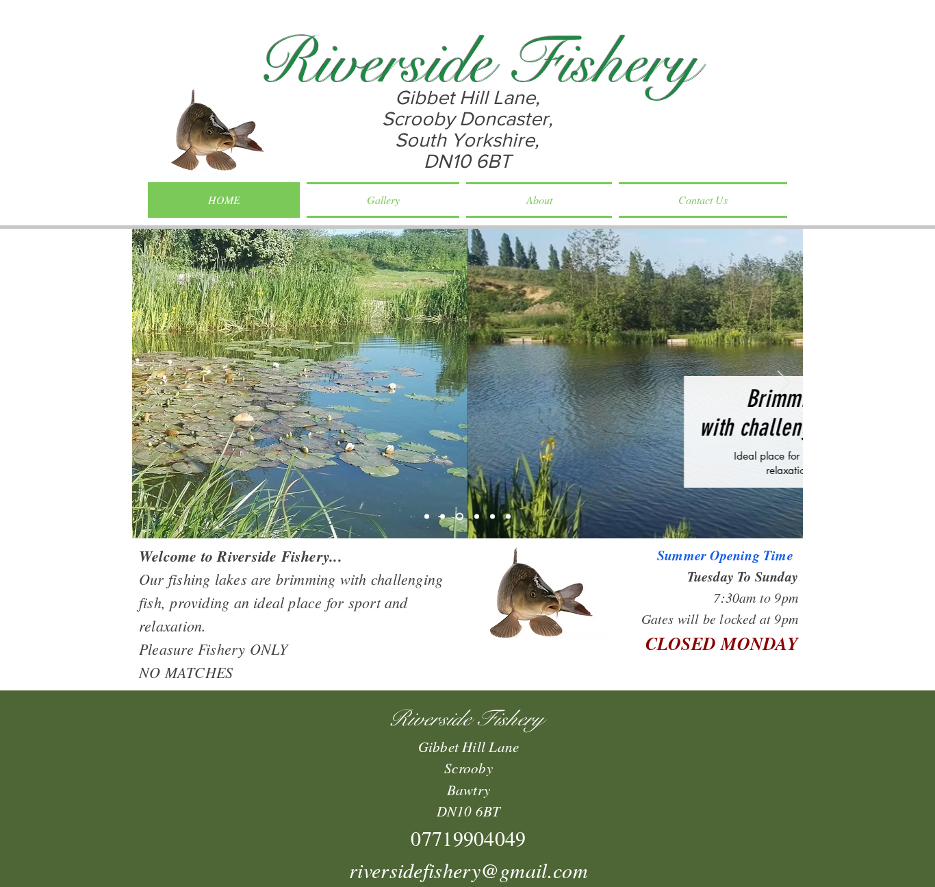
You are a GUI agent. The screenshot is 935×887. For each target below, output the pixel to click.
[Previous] (151, 384)
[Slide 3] (459, 517)
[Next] (784, 384)
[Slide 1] (426, 516)
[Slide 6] (508, 516)
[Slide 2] (442, 516)
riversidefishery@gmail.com (468, 870)
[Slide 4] (476, 516)
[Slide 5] (492, 516)
